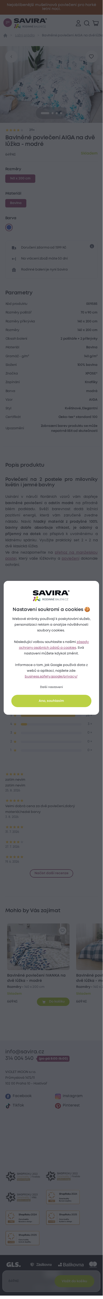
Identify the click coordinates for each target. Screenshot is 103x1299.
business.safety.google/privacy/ (51, 676)
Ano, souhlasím (51, 701)
